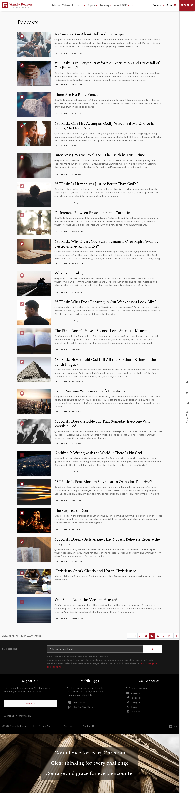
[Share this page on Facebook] (187, 382)
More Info (87, 695)
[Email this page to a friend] (187, 403)
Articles (56, 5)
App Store (79, 702)
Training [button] (104, 5)
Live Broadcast (139, 688)
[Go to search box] (133, 5)
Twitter (135, 707)
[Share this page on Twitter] (187, 393)
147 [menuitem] (170, 635)
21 (147, 636)
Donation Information (19, 715)
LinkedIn (135, 711)
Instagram (136, 702)
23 (159, 636)
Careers (68, 726)
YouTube (135, 693)
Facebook (136, 697)
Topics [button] (91, 5)
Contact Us (89, 726)
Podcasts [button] (77, 5)
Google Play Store (83, 707)
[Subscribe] (152, 649)
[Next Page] (176, 636)
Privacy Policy (45, 726)
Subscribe (187, 5)
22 (152, 636)
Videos (66, 5)
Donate (30, 703)
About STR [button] (120, 5)
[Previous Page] (130, 636)
